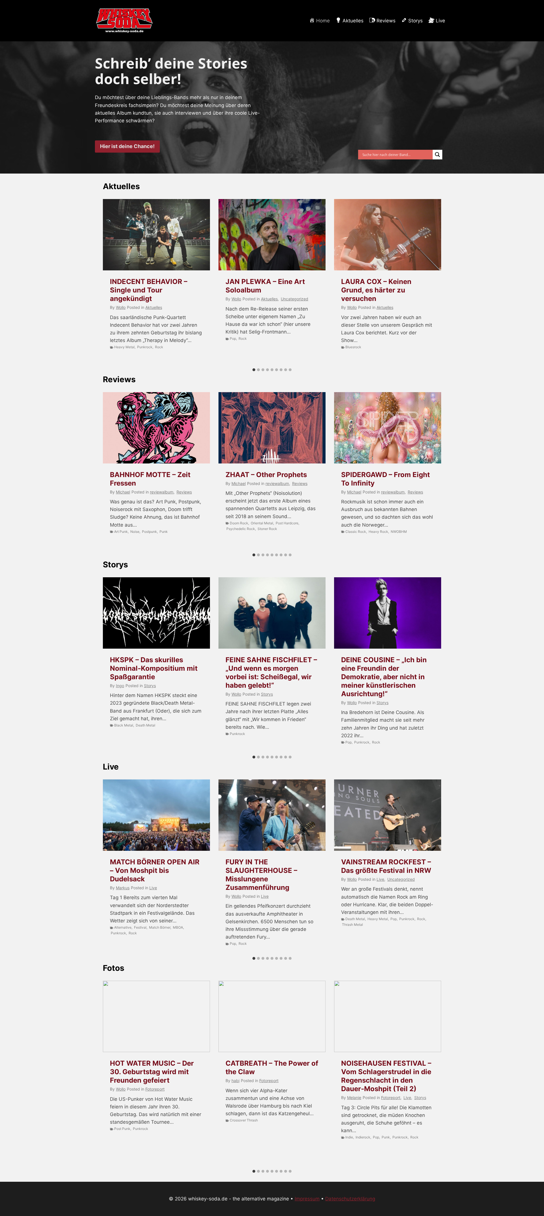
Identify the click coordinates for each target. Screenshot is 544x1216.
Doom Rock (239, 523)
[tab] (253, 369)
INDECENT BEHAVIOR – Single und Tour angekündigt (148, 290)
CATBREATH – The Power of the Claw (272, 1067)
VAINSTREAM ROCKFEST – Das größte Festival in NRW (386, 866)
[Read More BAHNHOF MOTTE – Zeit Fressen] (156, 427)
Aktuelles (121, 186)
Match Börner (159, 927)
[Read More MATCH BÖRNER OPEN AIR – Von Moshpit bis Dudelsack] (156, 815)
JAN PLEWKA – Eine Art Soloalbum (265, 285)
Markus (122, 887)
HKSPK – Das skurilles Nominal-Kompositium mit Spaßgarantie (153, 668)
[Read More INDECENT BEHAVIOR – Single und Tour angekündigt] (156, 234)
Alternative (122, 927)
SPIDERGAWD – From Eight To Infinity (385, 479)
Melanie (354, 1097)
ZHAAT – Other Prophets (266, 475)
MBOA (178, 927)
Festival (140, 927)
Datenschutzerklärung (350, 1199)
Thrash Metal (352, 924)
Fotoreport (155, 1089)
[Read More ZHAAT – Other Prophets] (272, 427)
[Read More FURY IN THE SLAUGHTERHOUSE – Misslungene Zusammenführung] (272, 815)
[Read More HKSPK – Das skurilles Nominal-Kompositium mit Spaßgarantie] (156, 613)
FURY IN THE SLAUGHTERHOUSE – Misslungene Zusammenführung (261, 875)
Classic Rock (355, 531)
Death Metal (145, 725)
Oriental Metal (262, 523)
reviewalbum (161, 492)
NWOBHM (399, 531)
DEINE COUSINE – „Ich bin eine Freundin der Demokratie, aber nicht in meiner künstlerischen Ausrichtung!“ (384, 677)
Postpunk (149, 531)
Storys (115, 564)
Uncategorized (294, 298)
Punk (164, 531)
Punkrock (144, 347)
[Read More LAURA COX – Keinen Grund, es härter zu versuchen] (387, 234)
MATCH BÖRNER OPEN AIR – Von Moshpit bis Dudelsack (154, 870)
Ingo (120, 685)
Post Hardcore (287, 523)
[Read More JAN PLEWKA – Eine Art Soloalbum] (272, 234)
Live (111, 767)
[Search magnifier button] (437, 154)
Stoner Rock (267, 529)
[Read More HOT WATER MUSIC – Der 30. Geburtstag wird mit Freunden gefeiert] (156, 1016)
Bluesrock (353, 347)
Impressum (307, 1199)
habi (235, 1080)
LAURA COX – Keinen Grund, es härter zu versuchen (376, 290)
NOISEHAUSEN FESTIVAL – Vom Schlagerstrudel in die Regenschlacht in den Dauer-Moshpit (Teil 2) (386, 1076)
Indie (349, 1137)
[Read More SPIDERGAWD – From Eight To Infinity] (387, 427)
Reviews (119, 379)
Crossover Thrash (244, 1120)
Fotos (113, 968)
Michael (123, 492)
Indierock (363, 1137)
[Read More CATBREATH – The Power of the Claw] (272, 1016)
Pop (233, 338)
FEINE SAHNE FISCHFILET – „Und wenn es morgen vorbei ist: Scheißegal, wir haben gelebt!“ (271, 672)
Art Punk (121, 531)
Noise (134, 531)
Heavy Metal (124, 347)
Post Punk (122, 1129)
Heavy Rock (378, 531)
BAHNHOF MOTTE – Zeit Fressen (150, 479)
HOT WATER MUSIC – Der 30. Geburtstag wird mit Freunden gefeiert (152, 1071)
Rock (159, 347)
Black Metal (123, 725)
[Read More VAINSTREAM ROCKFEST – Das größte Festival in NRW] (387, 815)
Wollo (121, 307)
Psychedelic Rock (240, 529)
